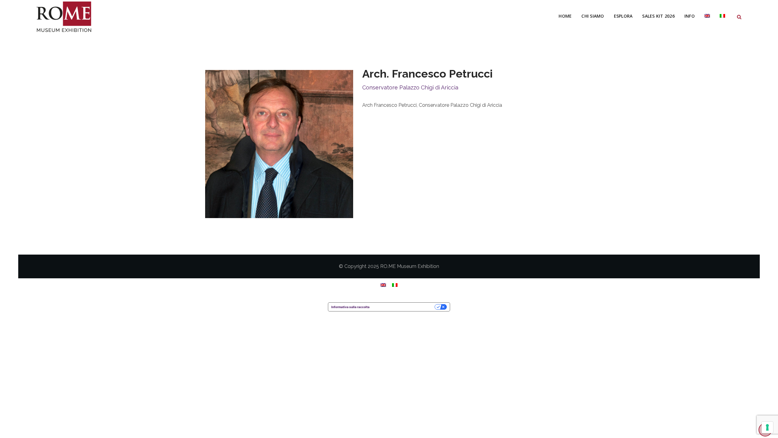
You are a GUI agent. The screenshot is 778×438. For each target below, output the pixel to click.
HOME (565, 16)
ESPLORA (623, 16)
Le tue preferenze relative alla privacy (404, 307)
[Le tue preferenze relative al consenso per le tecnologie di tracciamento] (767, 427)
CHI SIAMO (592, 16)
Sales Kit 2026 (658, 16)
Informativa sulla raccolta (350, 307)
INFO (689, 16)
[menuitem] (707, 16)
